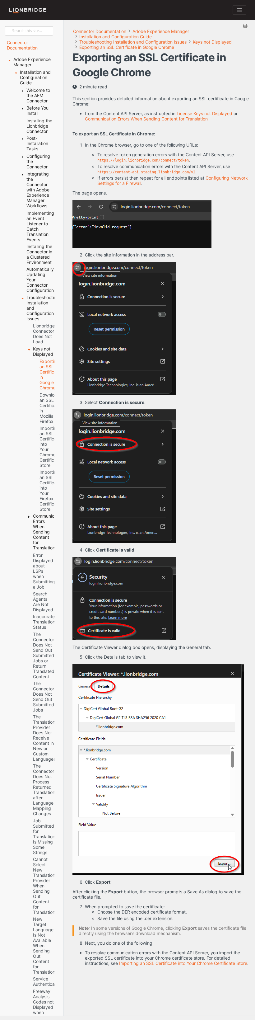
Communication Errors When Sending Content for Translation (146, 118)
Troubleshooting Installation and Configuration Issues (133, 42)
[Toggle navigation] (239, 10)
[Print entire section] (162, 25)
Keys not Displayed (212, 42)
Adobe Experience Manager (160, 31)
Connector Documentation (99, 31)
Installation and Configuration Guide (115, 36)
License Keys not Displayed (204, 113)
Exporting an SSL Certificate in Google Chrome (126, 47)
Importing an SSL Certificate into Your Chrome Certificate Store (183, 963)
